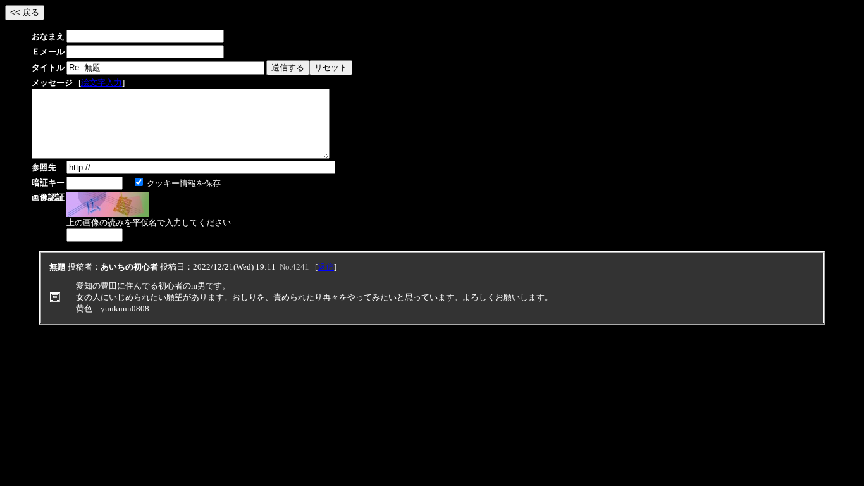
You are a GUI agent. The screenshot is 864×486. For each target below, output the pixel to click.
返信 (326, 266)
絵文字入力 (101, 82)
